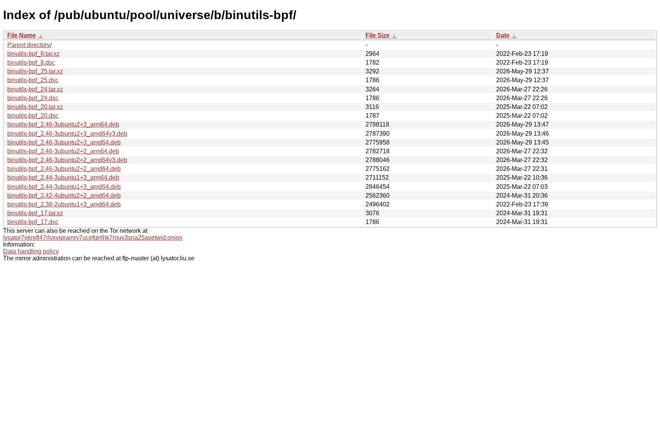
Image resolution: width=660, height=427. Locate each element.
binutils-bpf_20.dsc (32, 115)
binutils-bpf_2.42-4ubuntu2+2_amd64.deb (64, 195)
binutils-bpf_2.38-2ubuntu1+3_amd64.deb (64, 204)
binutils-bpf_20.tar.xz (35, 107)
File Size (378, 35)
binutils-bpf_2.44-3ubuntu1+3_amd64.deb (64, 186)
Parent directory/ (29, 45)
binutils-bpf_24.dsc (32, 98)
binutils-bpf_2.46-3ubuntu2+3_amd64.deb (64, 142)
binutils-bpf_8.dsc (31, 62)
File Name (21, 35)
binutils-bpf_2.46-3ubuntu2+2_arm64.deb (63, 151)
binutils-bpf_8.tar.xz (33, 53)
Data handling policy (31, 251)
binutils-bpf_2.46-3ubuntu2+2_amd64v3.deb (67, 160)
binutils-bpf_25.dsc (32, 80)
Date (503, 35)
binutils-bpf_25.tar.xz (35, 71)
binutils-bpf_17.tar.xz (35, 213)
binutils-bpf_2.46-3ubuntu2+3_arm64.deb (63, 124)
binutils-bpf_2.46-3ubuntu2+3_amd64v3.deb (67, 133)
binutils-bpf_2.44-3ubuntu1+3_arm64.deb (63, 177)
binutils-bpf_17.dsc (32, 222)
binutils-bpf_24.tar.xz (35, 89)
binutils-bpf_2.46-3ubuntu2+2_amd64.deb (64, 169)
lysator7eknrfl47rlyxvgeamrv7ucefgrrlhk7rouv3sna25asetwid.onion (93, 237)
